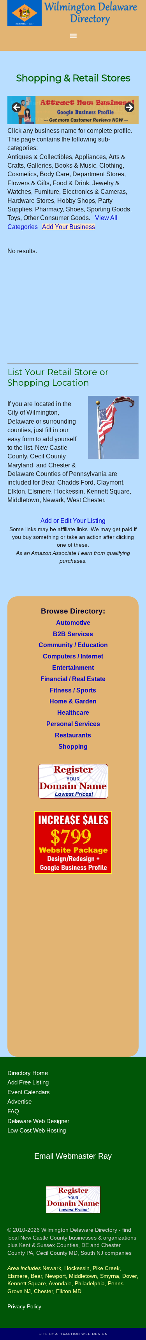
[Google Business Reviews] (73, 110)
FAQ (13, 1111)
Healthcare (73, 712)
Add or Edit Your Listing (73, 520)
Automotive (73, 622)
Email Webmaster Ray (73, 1156)
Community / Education (73, 645)
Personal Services (73, 724)
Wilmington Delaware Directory (73, 13)
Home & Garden (73, 701)
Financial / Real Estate (73, 679)
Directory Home (27, 1073)
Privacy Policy (24, 1306)
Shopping (73, 746)
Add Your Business (68, 227)
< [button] (17, 108)
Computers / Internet (73, 656)
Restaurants (73, 735)
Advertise (19, 1101)
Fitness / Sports (73, 690)
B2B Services (73, 634)
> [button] (129, 108)
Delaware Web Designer (38, 1121)
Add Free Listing (28, 1082)
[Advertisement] (73, 968)
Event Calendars (28, 1092)
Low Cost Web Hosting (36, 1130)
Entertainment (73, 667)
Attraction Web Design (81, 1334)
